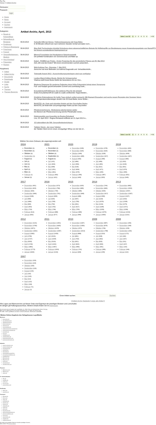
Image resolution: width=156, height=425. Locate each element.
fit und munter (12, 423)
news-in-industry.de (7, 346)
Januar (50, 177)
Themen (7, 89)
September (28, 156)
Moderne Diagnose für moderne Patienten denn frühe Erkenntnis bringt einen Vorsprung (69, 84)
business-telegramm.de (8, 339)
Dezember (76, 148)
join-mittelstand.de (7, 320)
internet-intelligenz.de (8, 413)
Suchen (7, 25)
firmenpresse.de (7, 323)
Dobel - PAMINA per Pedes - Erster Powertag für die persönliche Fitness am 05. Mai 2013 (69, 61)
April (50, 169)
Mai (49, 167)
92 (152, 36)
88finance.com (6, 369)
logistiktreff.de (6, 356)
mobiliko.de (5, 380)
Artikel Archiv (11, 3)
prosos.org (5, 404)
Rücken (6, 65)
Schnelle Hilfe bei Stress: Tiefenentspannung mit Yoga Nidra (58, 42)
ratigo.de (5, 373)
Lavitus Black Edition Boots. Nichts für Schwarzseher (55, 78)
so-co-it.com (5, 383)
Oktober (75, 153)
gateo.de (5, 399)
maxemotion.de (6, 416)
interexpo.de (6, 325)
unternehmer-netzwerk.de (9, 330)
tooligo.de (5, 381)
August (74, 159)
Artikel (6, 72)
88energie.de (6, 358)
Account (7, 22)
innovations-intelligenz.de (9, 354)
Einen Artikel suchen (67, 295)
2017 (23, 181)
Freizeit (6, 52)
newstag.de (5, 418)
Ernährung (7, 44)
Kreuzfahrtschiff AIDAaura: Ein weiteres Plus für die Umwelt (58, 91)
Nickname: (4, 7)
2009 (94, 219)
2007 (23, 256)
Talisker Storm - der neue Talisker (47, 127)
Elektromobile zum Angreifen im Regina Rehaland (54, 116)
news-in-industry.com (8, 345)
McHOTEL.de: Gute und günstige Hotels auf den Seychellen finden (60, 103)
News (6, 20)
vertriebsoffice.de (7, 336)
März (50, 172)
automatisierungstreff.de (9, 353)
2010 (70, 219)
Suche (6, 87)
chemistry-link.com (7, 364)
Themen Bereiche (11, 92)
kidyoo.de (5, 397)
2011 (46, 219)
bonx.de (5, 333)
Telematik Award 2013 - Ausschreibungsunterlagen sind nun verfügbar (62, 74)
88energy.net (6, 359)
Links (6, 84)
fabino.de (5, 390)
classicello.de (6, 405)
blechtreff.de (6, 351)
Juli (49, 161)
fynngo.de (5, 415)
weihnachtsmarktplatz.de (9, 412)
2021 (46, 144)
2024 (23, 144)
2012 (23, 219)
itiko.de (4, 378)
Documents (8, 77)
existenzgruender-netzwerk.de (10, 328)
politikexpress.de (7, 420)
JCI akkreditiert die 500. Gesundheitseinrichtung (53, 123)
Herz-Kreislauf (8, 60)
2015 (70, 181)
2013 (118, 181)
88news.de (5, 396)
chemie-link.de (6, 362)
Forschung (7, 49)
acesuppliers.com (7, 384)
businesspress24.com (8, 338)
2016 (46, 181)
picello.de (5, 407)
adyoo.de (5, 409)
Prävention (7, 62)
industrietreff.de (6, 348)
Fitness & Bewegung (11, 47)
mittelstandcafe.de (7, 322)
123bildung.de (6, 335)
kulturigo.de (5, 402)
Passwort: (4, 10)
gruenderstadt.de (7, 327)
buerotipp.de (6, 331)
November (76, 151)
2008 (118, 219)
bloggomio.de (6, 319)
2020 (70, 144)
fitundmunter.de (6, 410)
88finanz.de (5, 371)
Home (2, 3)
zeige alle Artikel (97, 301)
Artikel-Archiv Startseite (81, 301)
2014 (94, 181)
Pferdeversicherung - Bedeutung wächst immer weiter (55, 110)
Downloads (8, 79)
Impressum (8, 27)
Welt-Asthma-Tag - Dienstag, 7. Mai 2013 (50, 67)
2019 (94, 144)
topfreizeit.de (6, 401)
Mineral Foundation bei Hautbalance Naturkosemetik (55, 55)
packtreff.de (5, 350)
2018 (118, 144)
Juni (49, 164)
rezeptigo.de (6, 392)
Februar (27, 175)
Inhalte (6, 82)
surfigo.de (5, 361)
